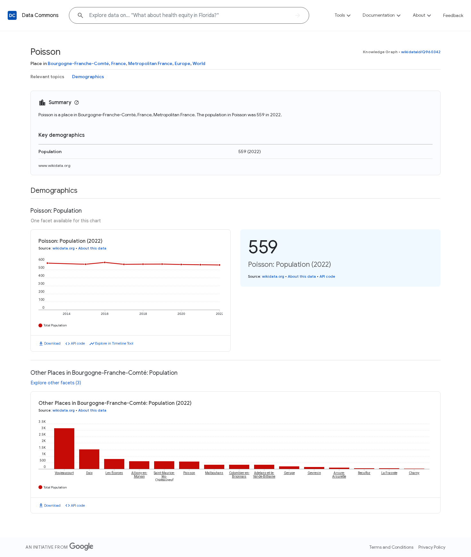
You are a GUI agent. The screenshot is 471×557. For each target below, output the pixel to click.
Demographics (88, 76)
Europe (182, 63)
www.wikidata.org (54, 165)
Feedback (453, 15)
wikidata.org (64, 248)
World (199, 63)
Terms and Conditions (391, 547)
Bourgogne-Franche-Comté (78, 63)
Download (52, 343)
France (118, 63)
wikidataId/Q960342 (421, 51)
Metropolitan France (150, 63)
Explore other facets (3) (56, 383)
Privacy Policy (431, 547)
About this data (92, 248)
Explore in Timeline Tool (114, 343)
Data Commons (40, 15)
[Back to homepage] (12, 15)
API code (78, 343)
